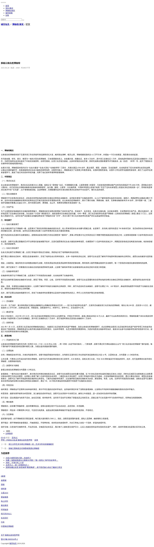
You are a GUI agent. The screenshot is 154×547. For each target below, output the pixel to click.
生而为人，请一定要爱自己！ (17, 465)
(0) (2, 438)
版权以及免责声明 (25, 440)
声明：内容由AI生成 (9, 440)
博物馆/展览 (10, 11)
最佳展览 (4, 505)
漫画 (3, 484)
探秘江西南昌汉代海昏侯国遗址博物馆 (24, 448)
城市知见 (5, 24)
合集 (7, 15)
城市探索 (9, 13)
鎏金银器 (4, 497)
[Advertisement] (77, 43)
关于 (3, 535)
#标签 (3, 476)
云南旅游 (9, 433)
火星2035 (4, 493)
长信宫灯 (4, 518)
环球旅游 (4, 510)
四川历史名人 (6, 514)
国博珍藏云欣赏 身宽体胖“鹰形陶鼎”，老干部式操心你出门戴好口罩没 (34, 467)
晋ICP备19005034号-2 (9, 539)
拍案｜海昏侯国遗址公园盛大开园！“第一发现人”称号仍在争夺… (32, 460)
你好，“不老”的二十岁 (15, 463)
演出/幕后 (9, 8)
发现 (7, 6)
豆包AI (15, 438)
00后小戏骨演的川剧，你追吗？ (18, 458)
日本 (3, 522)
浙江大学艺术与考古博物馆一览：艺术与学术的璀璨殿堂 (31, 444)
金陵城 (3, 480)
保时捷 (3, 489)
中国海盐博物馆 (7, 526)
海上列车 (4, 501)
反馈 (36, 440)
